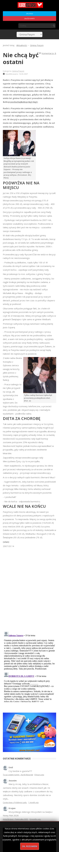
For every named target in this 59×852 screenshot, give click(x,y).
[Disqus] (29, 588)
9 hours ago (39, 774)
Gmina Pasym (18, 71)
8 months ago (35, 819)
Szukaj (53, 25)
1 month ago (33, 802)
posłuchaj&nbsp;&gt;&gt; (24, 101)
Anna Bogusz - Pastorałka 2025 (15, 819)
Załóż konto (29, 18)
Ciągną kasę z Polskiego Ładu (15, 802)
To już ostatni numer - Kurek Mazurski (18, 774)
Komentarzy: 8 (49, 53)
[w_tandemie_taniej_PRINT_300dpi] (29, 732)
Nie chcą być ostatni (21, 58)
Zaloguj (29, 13)
